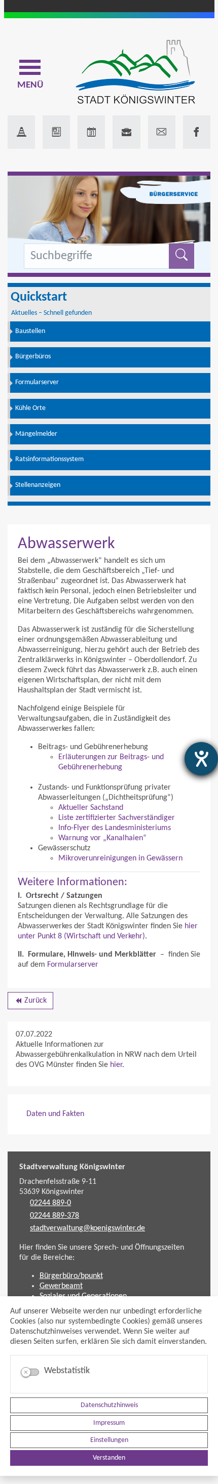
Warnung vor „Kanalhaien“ (102, 838)
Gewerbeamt (61, 1286)
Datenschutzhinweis (109, 1405)
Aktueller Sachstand (90, 808)
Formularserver (72, 965)
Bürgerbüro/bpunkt (71, 1276)
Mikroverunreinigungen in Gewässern (120, 858)
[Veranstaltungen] (91, 132)
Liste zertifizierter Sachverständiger (116, 818)
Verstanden (109, 1458)
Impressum (109, 1423)
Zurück (30, 1003)
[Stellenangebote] (126, 132)
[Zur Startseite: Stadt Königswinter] (135, 72)
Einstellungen (109, 1440)
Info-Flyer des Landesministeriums (114, 828)
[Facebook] (196, 132)
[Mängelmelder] (21, 132)
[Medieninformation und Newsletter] (56, 132)
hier (116, 1065)
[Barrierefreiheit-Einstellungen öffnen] (201, 758)
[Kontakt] (161, 132)
